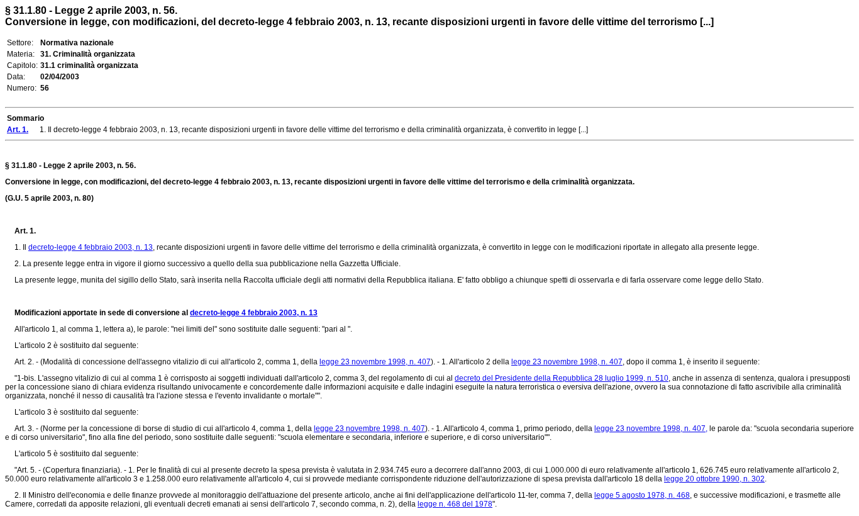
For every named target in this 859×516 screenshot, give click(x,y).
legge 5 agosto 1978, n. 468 (642, 495)
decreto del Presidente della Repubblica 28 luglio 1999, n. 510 (561, 378)
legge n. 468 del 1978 (455, 504)
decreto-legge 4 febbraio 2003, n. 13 (90, 247)
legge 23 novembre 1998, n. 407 (375, 361)
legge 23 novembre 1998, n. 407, (650, 428)
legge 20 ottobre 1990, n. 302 (714, 478)
